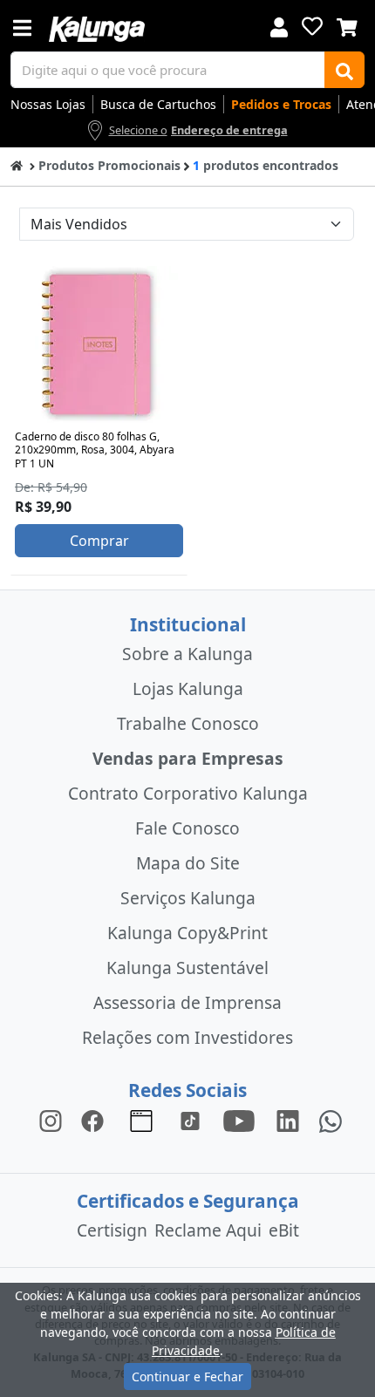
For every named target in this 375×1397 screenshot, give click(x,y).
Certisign (112, 1230)
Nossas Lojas (47, 104)
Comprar (99, 540)
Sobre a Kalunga (187, 653)
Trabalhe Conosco (188, 723)
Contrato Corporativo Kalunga (188, 793)
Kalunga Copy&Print (187, 932)
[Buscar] (344, 69)
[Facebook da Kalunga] (96, 1120)
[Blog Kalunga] (141, 1120)
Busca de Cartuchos (158, 104)
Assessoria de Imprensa (187, 1002)
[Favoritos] (312, 26)
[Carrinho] (347, 25)
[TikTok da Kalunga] (190, 1120)
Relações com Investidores (187, 1037)
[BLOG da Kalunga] (287, 1120)
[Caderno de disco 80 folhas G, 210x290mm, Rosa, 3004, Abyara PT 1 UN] (99, 344)
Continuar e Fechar (187, 1376)
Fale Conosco (187, 828)
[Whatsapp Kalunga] (330, 1120)
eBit (284, 1230)
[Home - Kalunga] (16, 164)
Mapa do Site (188, 863)
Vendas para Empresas (187, 758)
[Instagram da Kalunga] (50, 1120)
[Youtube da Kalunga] (239, 1120)
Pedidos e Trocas (281, 104)
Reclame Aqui (208, 1230)
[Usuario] (279, 25)
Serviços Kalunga (188, 898)
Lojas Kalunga (188, 688)
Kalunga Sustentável (187, 967)
